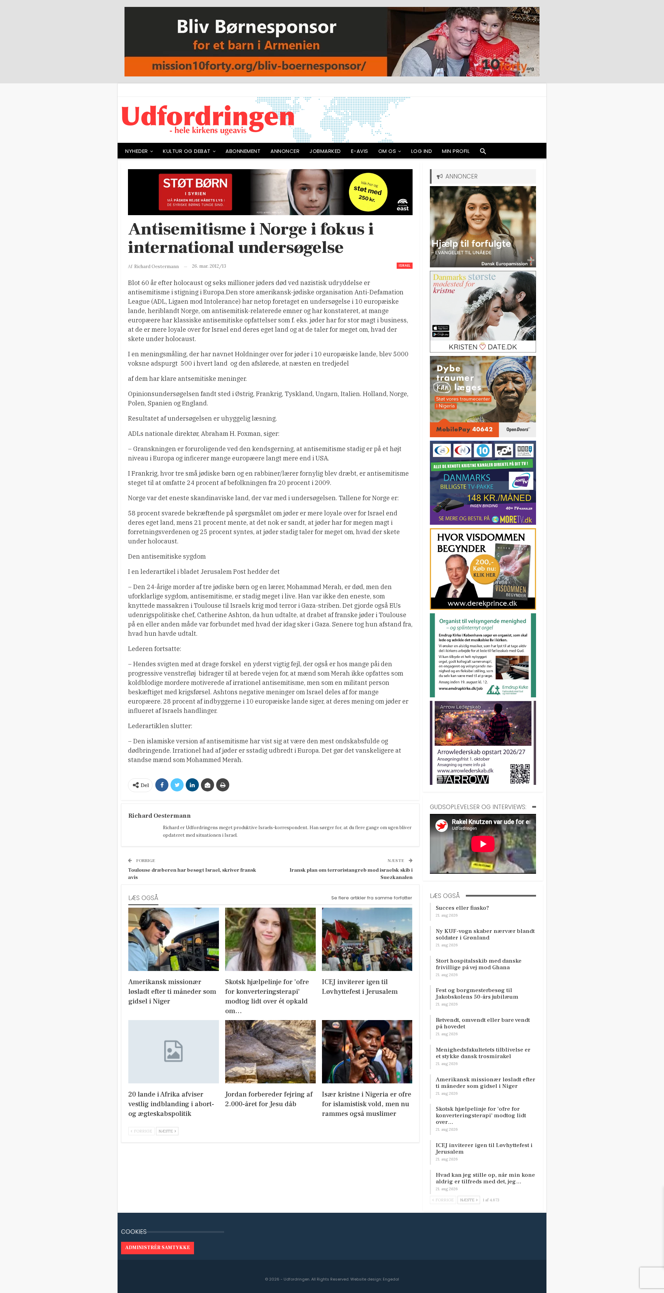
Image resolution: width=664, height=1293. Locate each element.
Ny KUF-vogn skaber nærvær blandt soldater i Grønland (485, 934)
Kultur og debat (187, 151)
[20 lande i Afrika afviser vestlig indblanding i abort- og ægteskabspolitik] (173, 1051)
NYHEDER (136, 151)
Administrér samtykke (157, 1248)
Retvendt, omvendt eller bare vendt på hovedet (483, 1023)
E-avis (359, 151)
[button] (483, 153)
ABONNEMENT (242, 151)
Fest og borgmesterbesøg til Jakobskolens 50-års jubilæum (477, 994)
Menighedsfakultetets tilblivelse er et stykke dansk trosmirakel (483, 1053)
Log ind (421, 151)
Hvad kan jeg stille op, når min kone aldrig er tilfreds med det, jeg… (485, 1178)
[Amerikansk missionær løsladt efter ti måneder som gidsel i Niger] (173, 939)
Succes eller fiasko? (462, 908)
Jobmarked (325, 151)
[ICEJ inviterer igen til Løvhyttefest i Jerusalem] (367, 939)
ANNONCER (284, 151)
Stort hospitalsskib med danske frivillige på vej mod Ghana (479, 964)
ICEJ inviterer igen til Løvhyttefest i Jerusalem (484, 1148)
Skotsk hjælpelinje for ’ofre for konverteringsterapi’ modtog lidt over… (481, 1115)
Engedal (391, 1279)
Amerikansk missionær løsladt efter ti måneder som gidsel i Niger (485, 1083)
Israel (405, 265)
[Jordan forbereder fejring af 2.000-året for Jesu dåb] (270, 1051)
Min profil (456, 151)
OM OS (387, 151)
